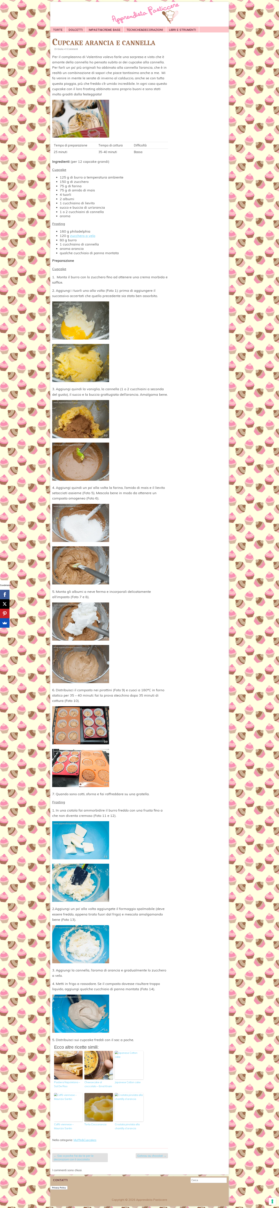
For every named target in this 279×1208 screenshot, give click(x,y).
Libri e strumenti (182, 29)
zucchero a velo (82, 236)
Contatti (60, 1180)
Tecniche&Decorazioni (145, 29)
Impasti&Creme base (105, 29)
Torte (58, 29)
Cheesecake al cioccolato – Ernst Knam (98, 1084)
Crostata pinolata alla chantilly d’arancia (127, 1126)
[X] (4, 604)
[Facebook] (4, 594)
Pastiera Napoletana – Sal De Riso (67, 1084)
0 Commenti (71, 49)
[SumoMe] (4, 623)
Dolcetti (76, 29)
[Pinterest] (4, 613)
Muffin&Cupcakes (84, 1140)
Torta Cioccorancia (95, 1124)
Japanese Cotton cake (128, 1082)
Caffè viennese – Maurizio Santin (64, 1126)
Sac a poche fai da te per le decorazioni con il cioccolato (74, 1157)
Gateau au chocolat (151, 1156)
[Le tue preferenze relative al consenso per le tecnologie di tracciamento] (272, 1201)
